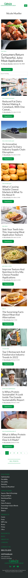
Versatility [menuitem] (4, 482)
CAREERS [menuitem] (4, 542)
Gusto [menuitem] (3, 517)
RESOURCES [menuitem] (5, 533)
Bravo (3, 98)
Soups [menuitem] (3, 500)
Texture (5, 51)
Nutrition (10, 266)
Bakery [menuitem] (3, 510)
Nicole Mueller (8, 64)
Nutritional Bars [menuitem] (6, 498)
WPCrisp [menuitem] (4, 522)
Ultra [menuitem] (2, 529)
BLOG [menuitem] (3, 536)
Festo (2, 51)
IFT (5, 308)
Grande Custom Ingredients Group (8, 388)
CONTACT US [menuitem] (6, 547)
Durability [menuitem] (4, 479)
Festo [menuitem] (3, 519)
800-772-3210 (6, 550)
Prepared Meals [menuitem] (6, 496)
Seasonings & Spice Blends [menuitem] (9, 505)
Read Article (7, 69)
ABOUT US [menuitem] (5, 539)
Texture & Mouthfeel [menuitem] (7, 487)
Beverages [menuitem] (4, 508)
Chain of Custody (8, 140)
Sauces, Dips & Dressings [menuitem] (9, 493)
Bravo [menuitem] (3, 524)
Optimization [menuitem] (5, 477)
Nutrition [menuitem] (4, 484)
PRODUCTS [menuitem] (5, 514)
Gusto (13, 98)
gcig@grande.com (6, 554)
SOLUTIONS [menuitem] (5, 474)
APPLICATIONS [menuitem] (6, 491)
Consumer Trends (8, 98)
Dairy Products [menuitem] (6, 503)
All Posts (14, 461)
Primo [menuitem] (3, 527)
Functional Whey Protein (9, 431)
